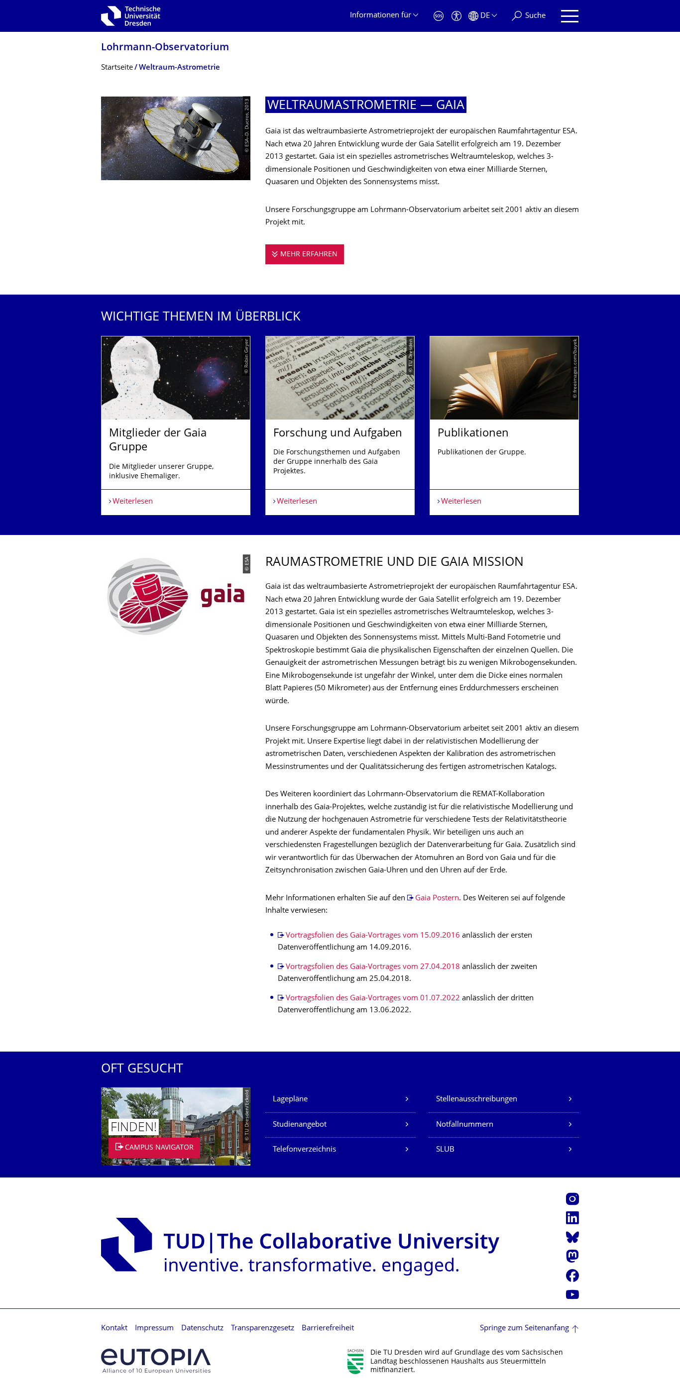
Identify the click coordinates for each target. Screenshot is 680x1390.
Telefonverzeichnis (304, 1150)
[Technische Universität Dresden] (130, 16)
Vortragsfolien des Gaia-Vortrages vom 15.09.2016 (373, 936)
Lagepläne (290, 1099)
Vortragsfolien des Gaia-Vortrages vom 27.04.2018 (373, 967)
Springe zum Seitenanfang (524, 1328)
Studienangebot (300, 1125)
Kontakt (114, 1328)
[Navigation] (570, 16)
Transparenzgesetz (262, 1328)
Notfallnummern (464, 1125)
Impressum (154, 1328)
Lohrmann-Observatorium (165, 48)
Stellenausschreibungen (476, 1099)
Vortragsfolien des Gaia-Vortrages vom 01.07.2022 (373, 998)
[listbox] (340, 425)
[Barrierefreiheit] (456, 16)
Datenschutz (202, 1328)
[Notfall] (438, 16)
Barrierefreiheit (328, 1328)
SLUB (445, 1150)
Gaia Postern (437, 898)
